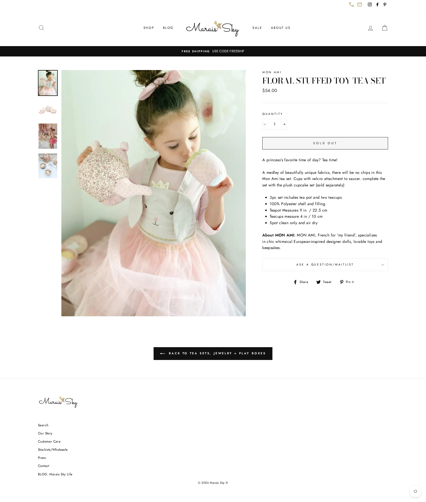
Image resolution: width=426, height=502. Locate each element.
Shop (148, 27)
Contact (43, 465)
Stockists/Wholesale (53, 449)
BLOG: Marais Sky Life (55, 474)
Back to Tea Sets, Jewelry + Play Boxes (219, 355)
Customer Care (49, 441)
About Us (281, 27)
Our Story (45, 433)
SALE (257, 27)
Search (43, 425)
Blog (168, 27)
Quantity (272, 114)
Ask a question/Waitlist (342, 266)
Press (42, 457)
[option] (213, 51)
